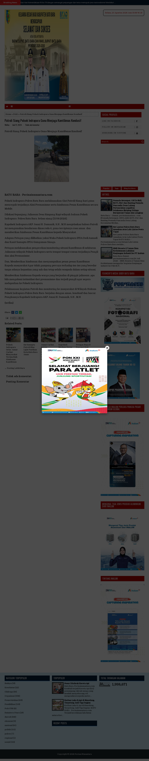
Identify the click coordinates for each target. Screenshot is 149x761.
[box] (74, 380)
